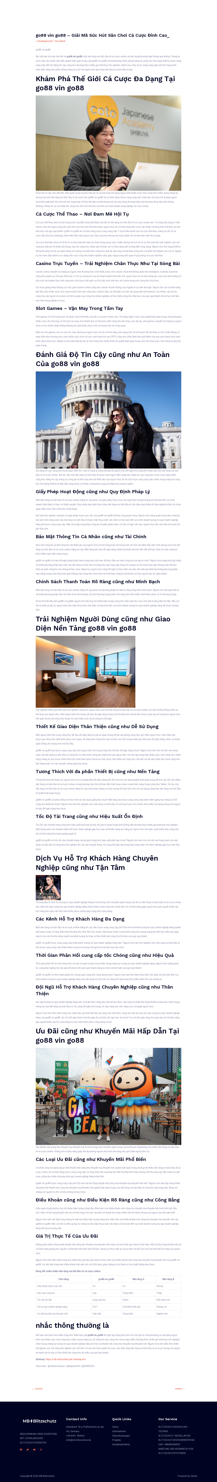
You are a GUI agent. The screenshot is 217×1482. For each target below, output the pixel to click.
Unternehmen (96, 5)
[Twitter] (28, 1450)
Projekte (134, 5)
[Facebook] (21, 1450)
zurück (37, 1388)
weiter (180, 1388)
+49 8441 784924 (75, 1435)
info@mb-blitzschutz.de (78, 1440)
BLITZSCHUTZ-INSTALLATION (174, 1435)
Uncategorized (44, 41)
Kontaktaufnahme (153, 5)
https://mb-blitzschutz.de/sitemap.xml (66, 1359)
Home (82, 5)
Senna (194, 1476)
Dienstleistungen (117, 5)
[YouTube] (34, 1450)
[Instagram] (41, 1450)
